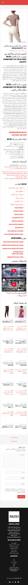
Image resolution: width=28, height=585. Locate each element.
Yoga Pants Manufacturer (14, 527)
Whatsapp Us (14, 570)
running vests (17, 218)
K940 (18, 168)
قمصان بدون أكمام (17, 194)
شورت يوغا (19, 198)
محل (14, 560)
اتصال (14, 564)
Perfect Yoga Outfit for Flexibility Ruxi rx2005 (15, 178)
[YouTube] (9, 582)
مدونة (19, 50)
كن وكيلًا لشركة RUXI (14, 532)
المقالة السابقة (14, 437)
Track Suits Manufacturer (14, 533)
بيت (14, 559)
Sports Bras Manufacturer (14, 530)
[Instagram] (12, 582)
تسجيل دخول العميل (14, 567)
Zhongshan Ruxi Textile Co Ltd (17, 133)
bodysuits (19, 228)
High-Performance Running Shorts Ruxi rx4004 (14, 173)
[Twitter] (15, 582)
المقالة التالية (14, 441)
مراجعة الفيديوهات (14, 548)
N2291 (21, 168)
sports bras (18, 211)
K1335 (9, 167)
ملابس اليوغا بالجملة (16, 204)
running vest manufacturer (17, 253)
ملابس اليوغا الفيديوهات (16, 294)
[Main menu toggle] (2, 2)
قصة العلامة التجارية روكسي (14, 528)
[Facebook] (18, 582)
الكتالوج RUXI (14, 535)
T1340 (20, 167)
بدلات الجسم (19, 201)
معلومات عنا (14, 562)
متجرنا (10, 168)
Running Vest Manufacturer (14, 537)
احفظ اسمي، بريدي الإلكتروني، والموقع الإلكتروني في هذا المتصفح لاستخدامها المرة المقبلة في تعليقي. (15, 490)
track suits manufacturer (12, 249)
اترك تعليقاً (24, 50)
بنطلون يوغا (19, 191)
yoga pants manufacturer (13, 242)
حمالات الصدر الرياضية (15, 188)
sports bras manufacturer (12, 245)
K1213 (6, 167)
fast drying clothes (15, 231)
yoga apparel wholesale (13, 234)
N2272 (16, 167)
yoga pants (19, 208)
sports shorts (17, 221)
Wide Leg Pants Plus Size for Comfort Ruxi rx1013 (14, 172)
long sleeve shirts (16, 224)
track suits (18, 214)
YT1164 (24, 167)
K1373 (13, 167)
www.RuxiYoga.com (15, 257)
